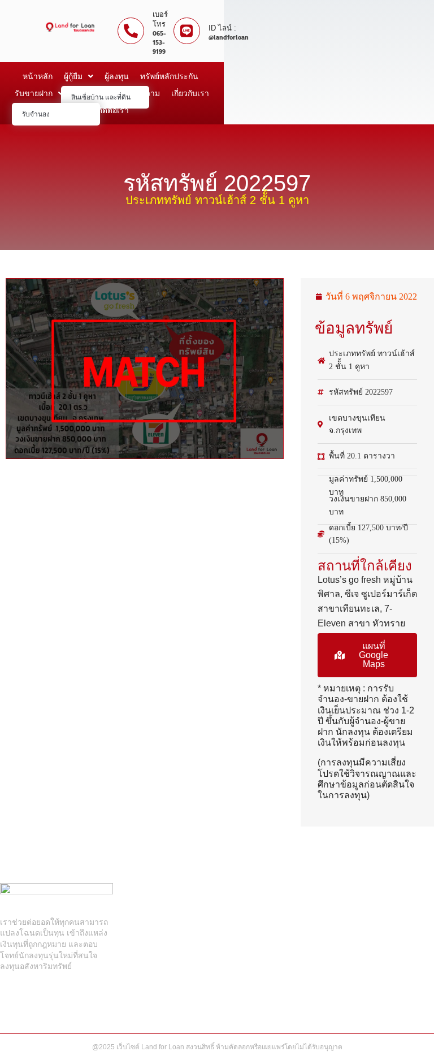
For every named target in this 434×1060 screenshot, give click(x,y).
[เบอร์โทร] (131, 31)
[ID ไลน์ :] (186, 31)
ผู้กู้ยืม (73, 76)
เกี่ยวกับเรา (190, 93)
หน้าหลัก (38, 76)
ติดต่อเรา (113, 110)
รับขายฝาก (34, 93)
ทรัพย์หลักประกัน (169, 76)
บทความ (145, 93)
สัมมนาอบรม (97, 93)
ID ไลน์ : (222, 28)
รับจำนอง (36, 114)
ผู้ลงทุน (117, 76)
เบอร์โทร (160, 19)
